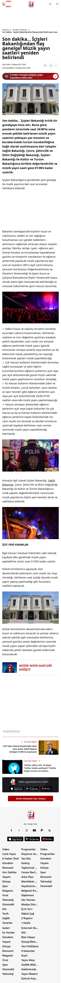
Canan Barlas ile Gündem (30, 872)
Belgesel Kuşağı (30, 890)
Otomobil (8, 904)
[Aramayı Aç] (50, 4)
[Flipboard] (42, 830)
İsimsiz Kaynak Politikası (30, 978)
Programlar (28, 849)
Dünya (6, 881)
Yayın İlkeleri (29, 974)
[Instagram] (27, 830)
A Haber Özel (10, 858)
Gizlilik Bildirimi (30, 964)
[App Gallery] (46, 788)
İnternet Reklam (30, 928)
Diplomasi (27, 895)
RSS (23, 932)
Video (5, 849)
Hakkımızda (28, 969)
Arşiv (24, 955)
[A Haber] (30, 4)
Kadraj (25, 863)
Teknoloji (8, 900)
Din (4, 909)
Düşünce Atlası (30, 854)
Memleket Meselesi (30, 881)
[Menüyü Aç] (57, 4)
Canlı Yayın (9, 854)
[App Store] (16, 788)
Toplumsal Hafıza (30, 867)
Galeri (6, 928)
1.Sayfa (25, 922)
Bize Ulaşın (28, 937)
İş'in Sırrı (26, 909)
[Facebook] (11, 830)
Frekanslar (28, 951)
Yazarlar (7, 922)
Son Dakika (9, 872)
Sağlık (6, 918)
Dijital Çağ (27, 913)
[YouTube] (34, 830)
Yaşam (6, 877)
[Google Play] (32, 788)
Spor (5, 886)
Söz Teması (28, 900)
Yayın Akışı (28, 960)
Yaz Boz (26, 858)
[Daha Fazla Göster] (56, 65)
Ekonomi (7, 867)
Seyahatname (30, 886)
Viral (5, 895)
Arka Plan (27, 877)
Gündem (7, 863)
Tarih (5, 913)
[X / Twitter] (19, 830)
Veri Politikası (30, 946)
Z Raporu (27, 918)
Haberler (5, 30)
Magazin (7, 890)
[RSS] (49, 830)
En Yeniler (8, 932)
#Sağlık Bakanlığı (11, 731)
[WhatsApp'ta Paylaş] (51, 65)
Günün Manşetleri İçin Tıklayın (31, 798)
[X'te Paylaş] (45, 65)
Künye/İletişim (30, 941)
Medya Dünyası (30, 904)
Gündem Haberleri (19, 30)
